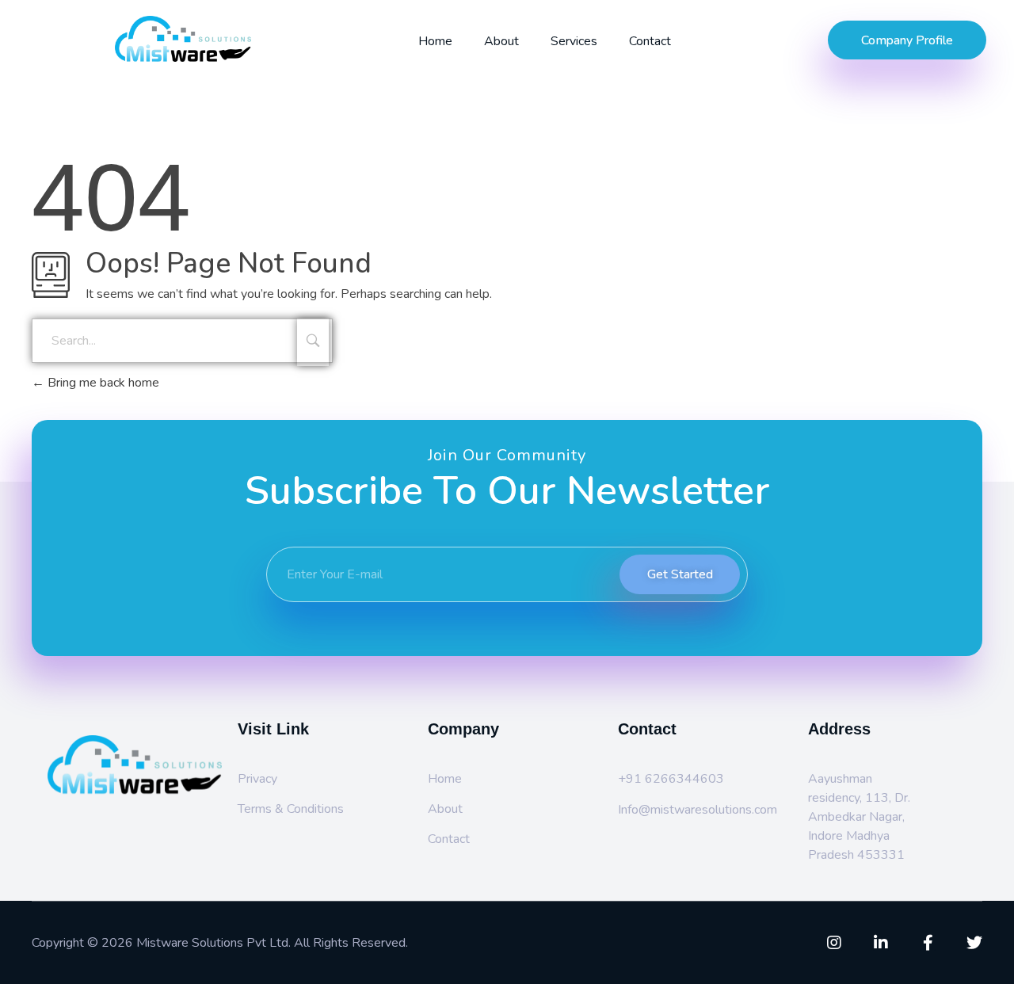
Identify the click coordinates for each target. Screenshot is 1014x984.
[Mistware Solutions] (215, 39)
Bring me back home (101, 382)
